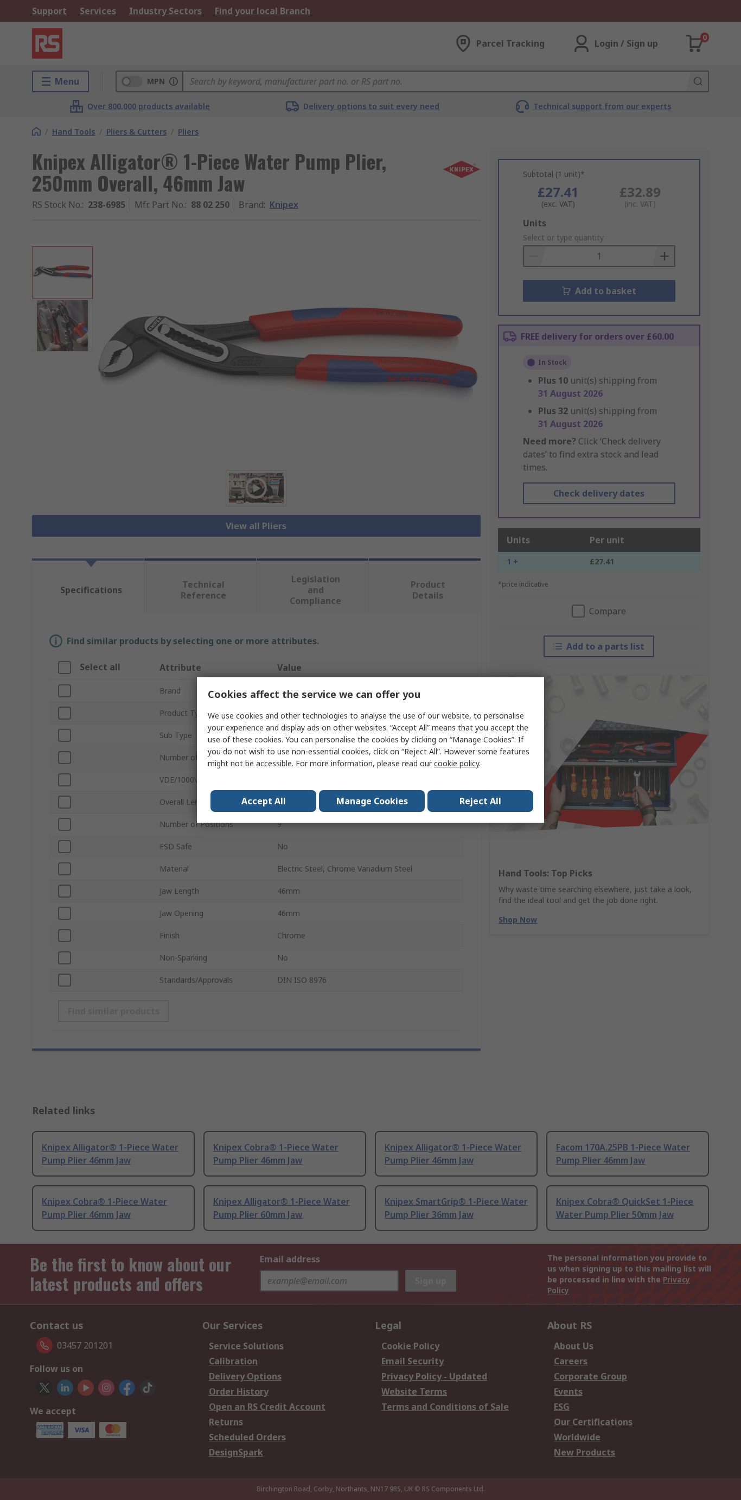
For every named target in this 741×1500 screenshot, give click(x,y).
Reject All (480, 801)
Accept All (263, 801)
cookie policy (456, 763)
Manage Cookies (372, 801)
